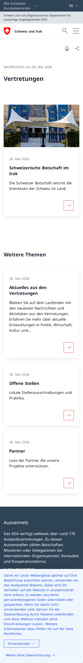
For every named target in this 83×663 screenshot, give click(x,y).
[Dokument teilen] (77, 48)
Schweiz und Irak (28, 31)
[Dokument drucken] (67, 48)
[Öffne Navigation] (76, 31)
